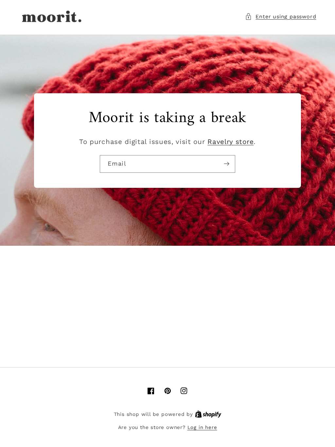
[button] (280, 16)
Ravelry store (230, 142)
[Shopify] (208, 414)
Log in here (202, 427)
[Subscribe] (226, 164)
